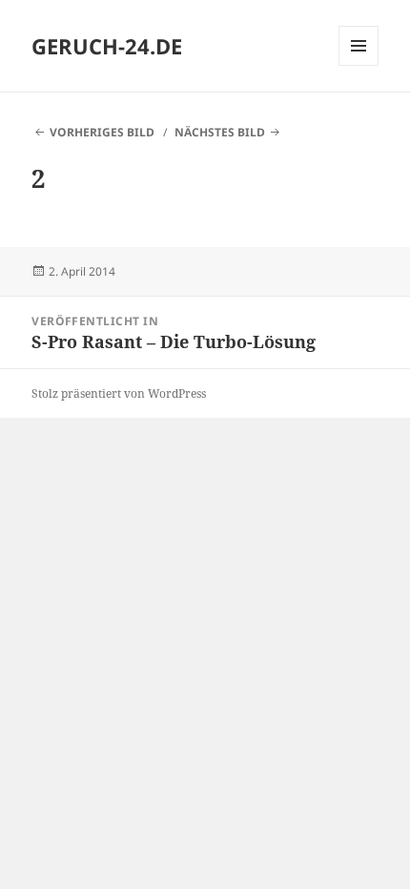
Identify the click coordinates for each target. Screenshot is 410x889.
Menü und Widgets (359, 65)
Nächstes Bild (219, 132)
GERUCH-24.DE (106, 45)
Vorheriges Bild (102, 132)
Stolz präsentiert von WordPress (118, 393)
